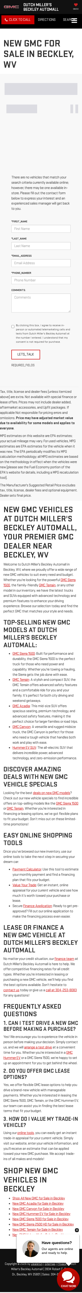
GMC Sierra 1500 (24, 654)
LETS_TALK (26, 354)
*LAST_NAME (19, 238)
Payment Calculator (27, 869)
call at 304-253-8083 (61, 990)
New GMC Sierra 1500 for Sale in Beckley (41, 1219)
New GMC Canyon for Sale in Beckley (38, 1209)
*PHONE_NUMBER (21, 273)
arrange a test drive (38, 1047)
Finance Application (37, 906)
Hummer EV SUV (24, 748)
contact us (11, 990)
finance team (64, 959)
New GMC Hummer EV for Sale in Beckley (41, 1214)
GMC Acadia (21, 706)
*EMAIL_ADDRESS (21, 256)
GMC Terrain (47, 585)
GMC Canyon (22, 727)
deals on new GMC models (51, 793)
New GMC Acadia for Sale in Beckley (38, 1203)
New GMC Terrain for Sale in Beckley (38, 1230)
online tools (25, 1133)
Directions (47, 20)
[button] (17, 19)
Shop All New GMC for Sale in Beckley (39, 1198)
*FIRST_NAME (19, 221)
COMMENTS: (18, 290)
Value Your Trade (24, 885)
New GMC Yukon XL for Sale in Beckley (40, 1235)
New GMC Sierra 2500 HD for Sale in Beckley (43, 1224)
